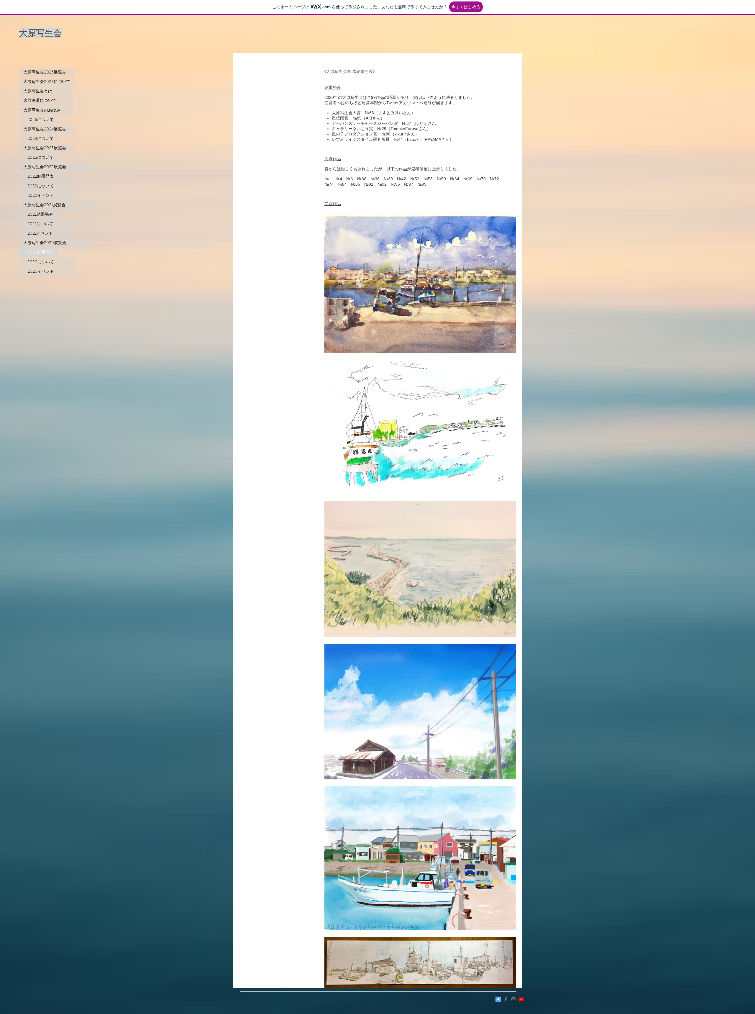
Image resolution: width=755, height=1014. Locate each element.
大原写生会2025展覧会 (46, 73)
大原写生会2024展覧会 (46, 129)
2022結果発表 (38, 177)
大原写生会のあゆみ (46, 111)
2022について (46, 186)
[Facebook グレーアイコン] (505, 999)
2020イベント (46, 272)
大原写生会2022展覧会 (55, 167)
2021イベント (46, 234)
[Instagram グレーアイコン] (513, 999)
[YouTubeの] (521, 999)
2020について (46, 262)
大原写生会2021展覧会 (54, 205)
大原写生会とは (46, 91)
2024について (38, 139)
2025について (38, 120)
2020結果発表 (38, 253)
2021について (46, 224)
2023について (38, 158)
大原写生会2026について (46, 82)
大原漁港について (46, 101)
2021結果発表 (38, 215)
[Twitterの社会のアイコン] (498, 999)
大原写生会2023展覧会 (46, 148)
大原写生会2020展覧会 (55, 243)
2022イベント (46, 196)
